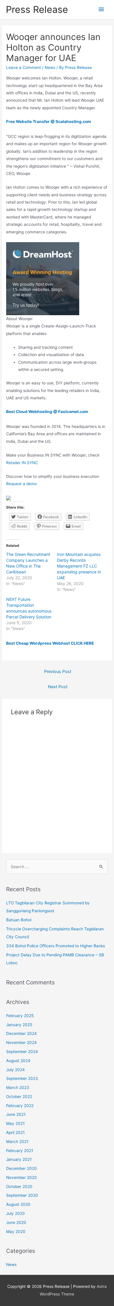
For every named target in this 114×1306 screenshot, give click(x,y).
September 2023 (22, 1078)
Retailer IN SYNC (22, 462)
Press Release (37, 9)
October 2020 (19, 1186)
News (50, 67)
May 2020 (15, 1231)
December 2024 (21, 1033)
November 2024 (21, 1042)
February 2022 (20, 1105)
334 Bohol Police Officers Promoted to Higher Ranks (55, 945)
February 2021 (19, 1150)
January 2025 (19, 1024)
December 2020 (21, 1168)
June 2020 (16, 1222)
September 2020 (22, 1195)
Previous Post (57, 671)
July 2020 (15, 1213)
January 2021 (19, 1159)
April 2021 (15, 1132)
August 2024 (18, 1060)
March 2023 (17, 1087)
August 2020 (18, 1204)
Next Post (58, 686)
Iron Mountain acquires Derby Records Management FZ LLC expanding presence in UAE (79, 566)
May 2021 (15, 1123)
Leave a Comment (23, 67)
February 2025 (20, 1015)
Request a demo (21, 483)
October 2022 (19, 1096)
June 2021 (15, 1114)
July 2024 (15, 1069)
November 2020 (21, 1177)
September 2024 (22, 1051)
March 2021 (17, 1141)
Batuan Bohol (18, 920)
